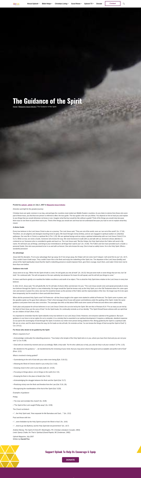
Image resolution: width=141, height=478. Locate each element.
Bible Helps (46, 4)
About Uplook (32, 4)
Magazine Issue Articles (27, 107)
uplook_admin (27, 205)
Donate (99, 4)
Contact (113, 3)
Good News (75, 4)
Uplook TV (88, 4)
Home (15, 107)
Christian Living (61, 4)
